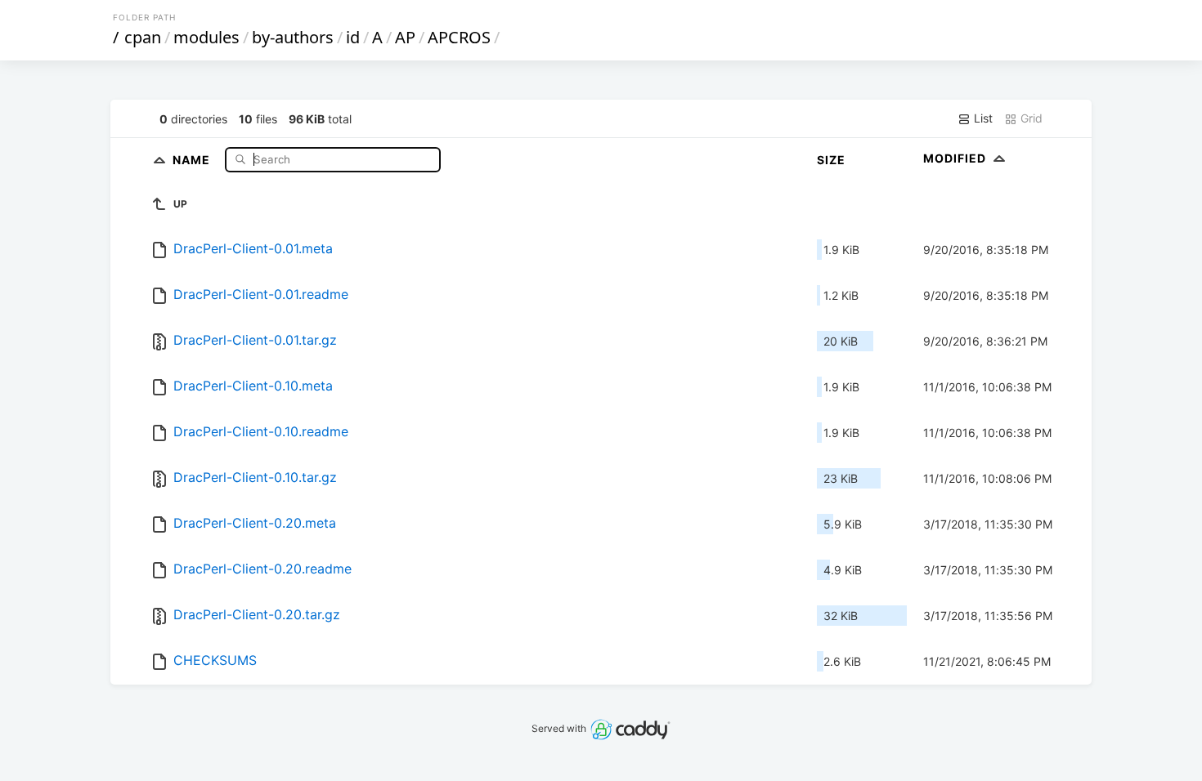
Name (193, 159)
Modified (956, 158)
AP (405, 37)
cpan (142, 37)
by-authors (293, 37)
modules (206, 37)
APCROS (459, 37)
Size (831, 160)
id (353, 37)
